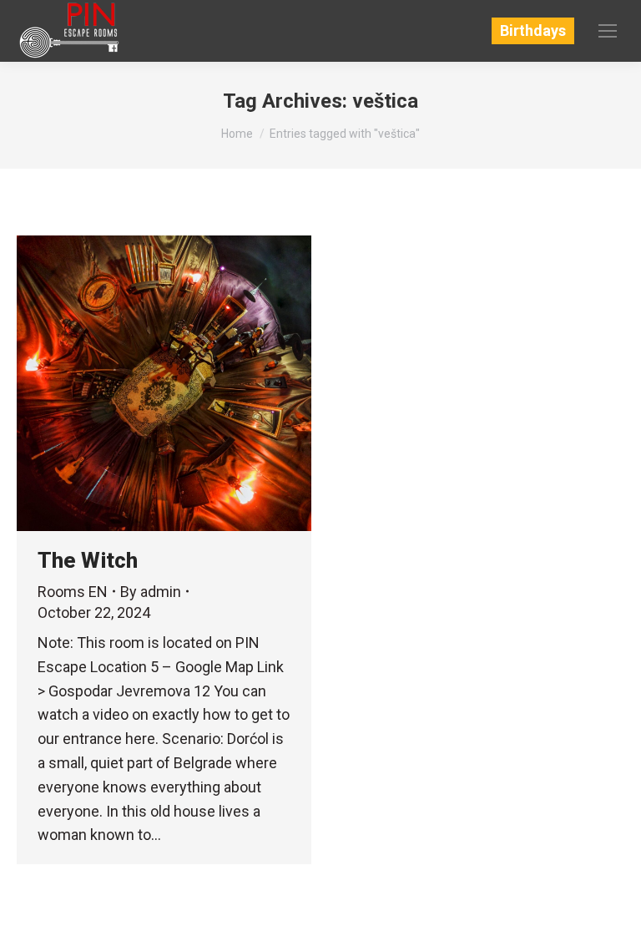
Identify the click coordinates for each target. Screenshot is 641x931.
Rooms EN (73, 591)
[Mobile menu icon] (607, 31)
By (150, 591)
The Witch (88, 560)
